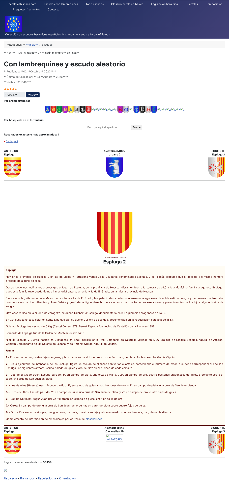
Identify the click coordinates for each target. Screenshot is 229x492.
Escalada (10, 478)
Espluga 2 (12, 141)
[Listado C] (59, 109)
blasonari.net (93, 419)
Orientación (67, 478)
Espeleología (47, 478)
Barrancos (27, 478)
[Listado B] (53, 109)
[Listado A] (47, 109)
